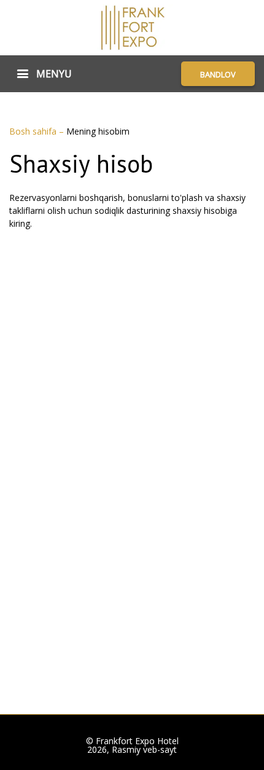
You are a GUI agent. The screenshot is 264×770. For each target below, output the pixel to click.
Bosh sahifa (34, 131)
